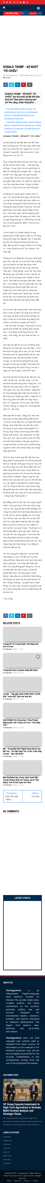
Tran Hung (7, 1137)
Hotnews (21, 13)
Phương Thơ (7, 1140)
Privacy (26, 1180)
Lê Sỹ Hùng (6, 1144)
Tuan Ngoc (7, 1163)
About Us (18, 1180)
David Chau (7, 1159)
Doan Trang (7, 1156)
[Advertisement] (22, 38)
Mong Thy (6, 1152)
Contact (35, 1180)
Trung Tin (6, 1148)
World (8, 77)
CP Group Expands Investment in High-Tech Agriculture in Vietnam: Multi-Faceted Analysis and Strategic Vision (22, 1109)
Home (9, 1180)
